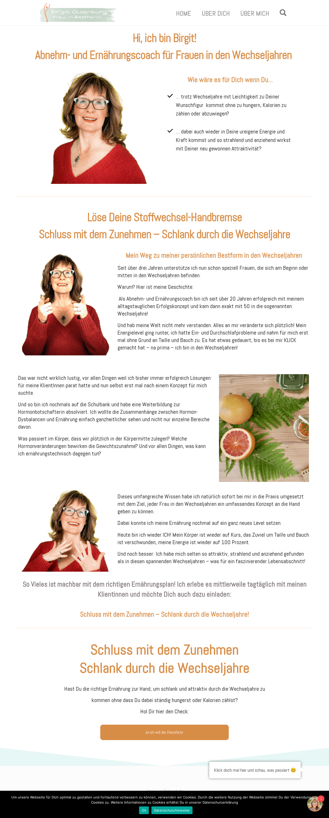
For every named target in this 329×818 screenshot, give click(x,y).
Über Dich (216, 13)
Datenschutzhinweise (172, 810)
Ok (144, 810)
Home (183, 13)
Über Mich (254, 13)
